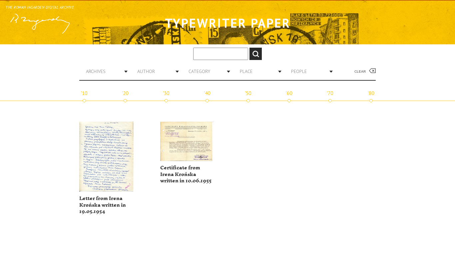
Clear (360, 71)
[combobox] (104, 71)
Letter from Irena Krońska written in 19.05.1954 (102, 205)
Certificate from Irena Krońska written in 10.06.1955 (186, 174)
